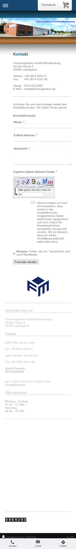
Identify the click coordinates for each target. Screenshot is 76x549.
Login (70, 536)
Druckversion (15, 536)
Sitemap (31, 536)
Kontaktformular (15, 384)
